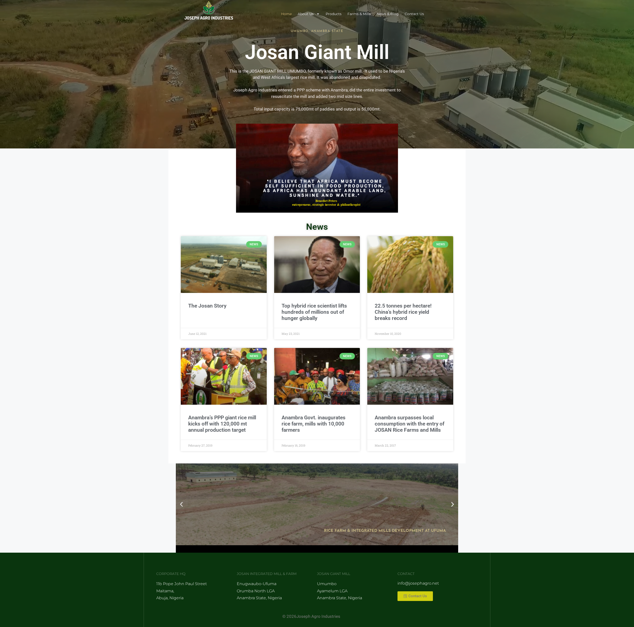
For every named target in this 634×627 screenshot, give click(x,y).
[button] (181, 504)
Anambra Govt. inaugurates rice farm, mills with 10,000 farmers (313, 424)
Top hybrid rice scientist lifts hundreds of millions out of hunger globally (314, 312)
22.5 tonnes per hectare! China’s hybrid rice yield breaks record (403, 312)
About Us (306, 14)
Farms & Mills (359, 14)
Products (334, 14)
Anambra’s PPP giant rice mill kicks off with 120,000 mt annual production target (222, 424)
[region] (317, 168)
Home (286, 14)
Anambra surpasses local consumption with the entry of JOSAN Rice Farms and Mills (409, 424)
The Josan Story (207, 306)
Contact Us (414, 14)
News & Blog (388, 14)
